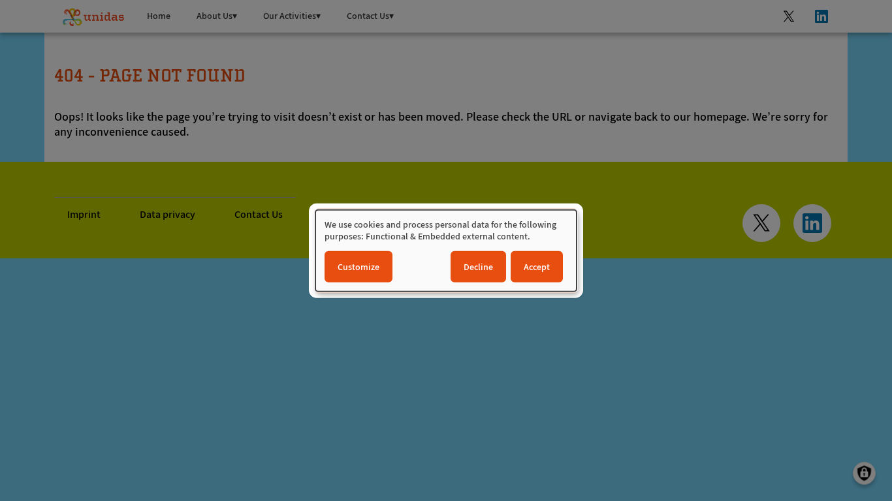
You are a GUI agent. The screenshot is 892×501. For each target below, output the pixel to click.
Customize (358, 266)
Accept (537, 266)
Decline (478, 266)
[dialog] (446, 251)
